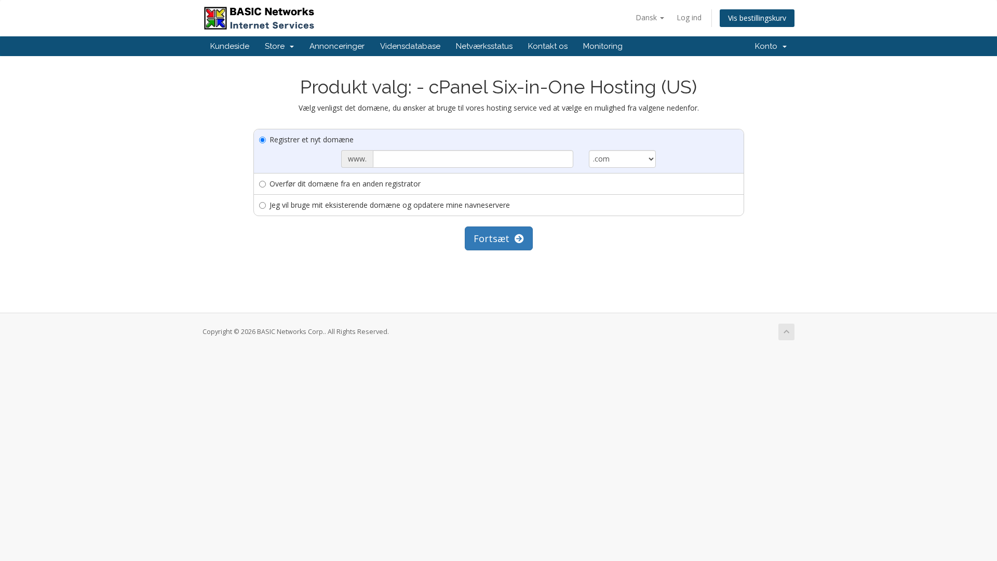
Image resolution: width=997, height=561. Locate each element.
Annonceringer (337, 46)
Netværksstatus (484, 46)
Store (277, 46)
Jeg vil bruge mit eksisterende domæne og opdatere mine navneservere (390, 205)
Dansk (647, 17)
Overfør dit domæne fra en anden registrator (345, 184)
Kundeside (229, 46)
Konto (768, 46)
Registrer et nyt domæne (312, 139)
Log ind (689, 17)
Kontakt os (548, 46)
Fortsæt (494, 238)
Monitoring (603, 46)
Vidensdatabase (410, 46)
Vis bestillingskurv (757, 18)
